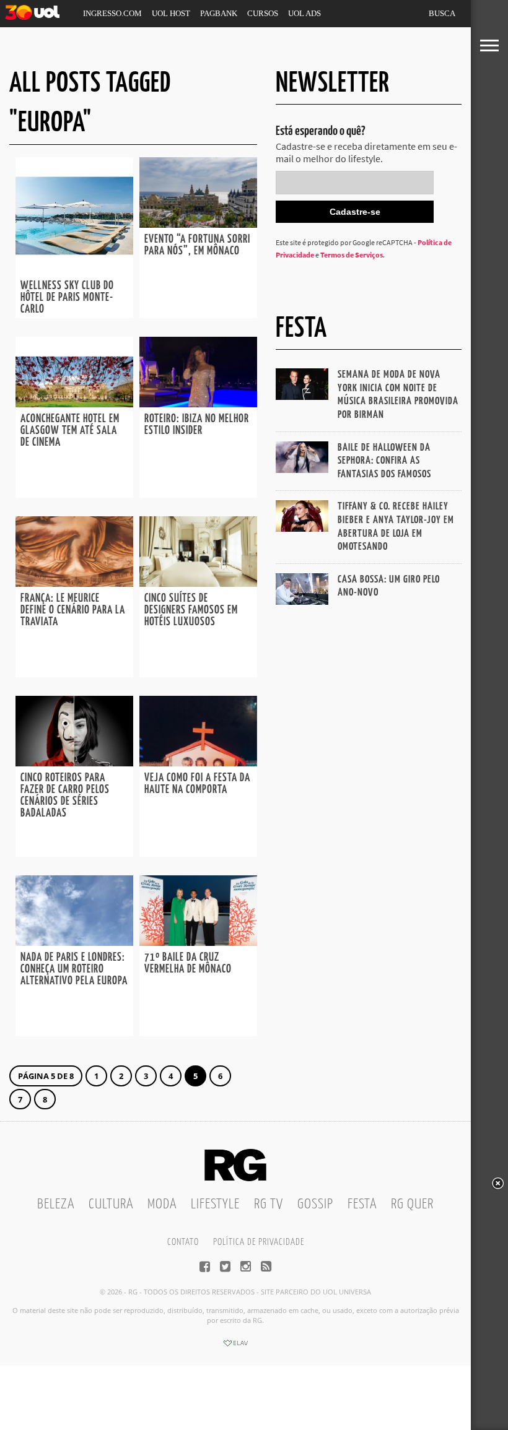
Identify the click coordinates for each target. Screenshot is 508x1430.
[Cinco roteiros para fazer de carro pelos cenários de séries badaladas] (74, 762)
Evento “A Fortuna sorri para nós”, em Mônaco (197, 245)
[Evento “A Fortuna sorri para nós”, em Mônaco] (198, 224)
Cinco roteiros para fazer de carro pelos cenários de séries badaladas (65, 796)
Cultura (111, 1204)
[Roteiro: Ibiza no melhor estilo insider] (198, 403)
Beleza (55, 1204)
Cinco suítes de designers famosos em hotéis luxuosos (191, 610)
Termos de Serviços (351, 254)
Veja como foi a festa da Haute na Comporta (197, 784)
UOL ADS (304, 13)
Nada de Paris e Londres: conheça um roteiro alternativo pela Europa (74, 969)
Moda (162, 1204)
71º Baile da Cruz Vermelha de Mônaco (188, 963)
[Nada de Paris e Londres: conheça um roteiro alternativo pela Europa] (74, 942)
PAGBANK (218, 13)
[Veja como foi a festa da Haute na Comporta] (198, 762)
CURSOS (262, 13)
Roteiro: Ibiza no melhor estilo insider (196, 425)
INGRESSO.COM (112, 13)
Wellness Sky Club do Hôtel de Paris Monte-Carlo (67, 297)
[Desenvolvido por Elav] (235, 1347)
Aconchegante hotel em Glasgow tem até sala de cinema (70, 431)
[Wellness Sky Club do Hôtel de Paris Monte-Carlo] (74, 270)
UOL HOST (171, 13)
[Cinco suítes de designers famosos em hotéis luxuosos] (198, 583)
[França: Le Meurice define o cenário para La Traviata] (74, 583)
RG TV (268, 1204)
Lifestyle (215, 1204)
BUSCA (442, 13)
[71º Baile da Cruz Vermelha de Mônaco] (198, 942)
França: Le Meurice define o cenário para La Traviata (72, 610)
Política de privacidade (258, 1242)
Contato (183, 1242)
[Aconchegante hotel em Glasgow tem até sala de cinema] (74, 403)
